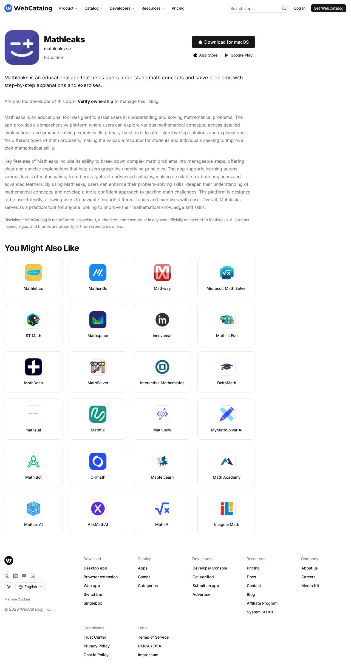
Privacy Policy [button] (97, 646)
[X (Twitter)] (6, 576)
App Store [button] (208, 55)
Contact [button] (254, 585)
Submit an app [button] (206, 585)
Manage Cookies (17, 599)
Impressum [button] (148, 654)
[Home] (28, 8)
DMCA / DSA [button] (149, 646)
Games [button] (144, 576)
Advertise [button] (201, 594)
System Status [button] (260, 612)
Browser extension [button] (101, 576)
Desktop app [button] (95, 568)
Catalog (91, 8)
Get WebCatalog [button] (329, 8)
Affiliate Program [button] (262, 603)
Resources (151, 8)
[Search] (284, 8)
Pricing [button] (253, 568)
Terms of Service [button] (153, 637)
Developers (120, 8)
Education (54, 57)
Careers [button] (308, 576)
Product (66, 8)
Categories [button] (148, 585)
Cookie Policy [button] (96, 654)
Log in (299, 8)
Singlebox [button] (93, 603)
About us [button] (309, 568)
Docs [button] (251, 576)
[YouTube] (24, 576)
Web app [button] (92, 585)
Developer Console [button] (210, 568)
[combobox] (30, 586)
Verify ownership (95, 101)
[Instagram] (33, 576)
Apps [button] (143, 568)
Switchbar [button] (93, 594)
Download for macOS (226, 42)
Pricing (178, 8)
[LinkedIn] (15, 576)
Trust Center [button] (95, 637)
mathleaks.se (57, 48)
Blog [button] (251, 594)
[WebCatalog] (8, 560)
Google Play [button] (242, 55)
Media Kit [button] (310, 585)
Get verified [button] (203, 576)
